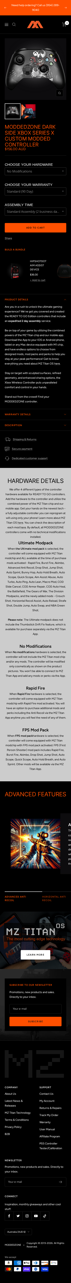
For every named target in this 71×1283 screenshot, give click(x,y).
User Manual (47, 1129)
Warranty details (18, 414)
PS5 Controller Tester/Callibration (50, 1146)
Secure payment (22, 449)
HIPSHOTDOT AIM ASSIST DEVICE (38, 265)
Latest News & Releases (14, 1103)
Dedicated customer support (30, 458)
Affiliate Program (49, 1136)
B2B (7, 1134)
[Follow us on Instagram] (26, 1216)
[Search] (14, 24)
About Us (10, 1094)
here (57, 363)
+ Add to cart (37, 280)
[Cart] (64, 24)
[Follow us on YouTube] (35, 1216)
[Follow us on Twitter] (18, 1216)
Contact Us (46, 1094)
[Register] (60, 1182)
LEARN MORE (35, 954)
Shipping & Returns (24, 439)
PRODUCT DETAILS (16, 299)
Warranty (44, 1122)
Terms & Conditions (17, 1120)
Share (8, 238)
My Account (46, 1101)
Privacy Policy (13, 1127)
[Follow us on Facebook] (9, 1216)
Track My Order (48, 1115)
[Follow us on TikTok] (44, 1216)
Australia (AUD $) (16, 1232)
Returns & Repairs (50, 1108)
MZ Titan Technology (18, 1112)
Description (13, 425)
